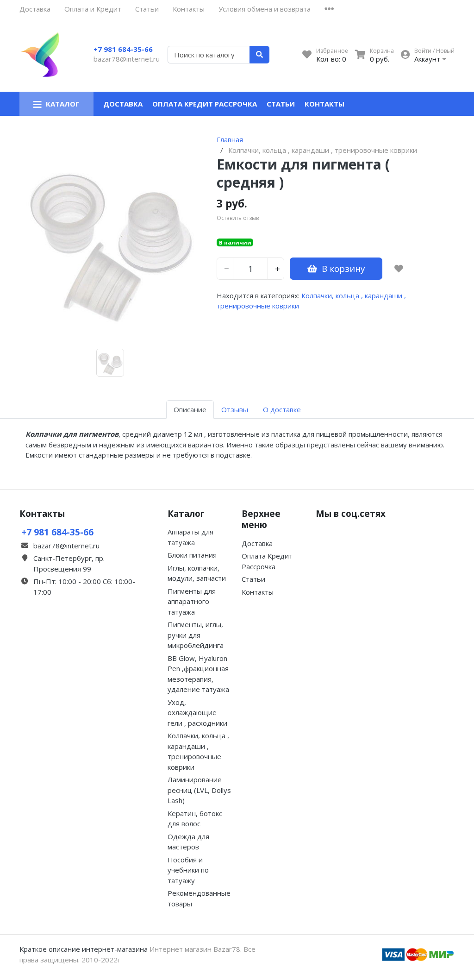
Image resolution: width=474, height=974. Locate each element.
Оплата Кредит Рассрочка (204, 103)
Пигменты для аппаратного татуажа (192, 601)
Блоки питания (192, 554)
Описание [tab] (190, 409)
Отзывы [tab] (234, 409)
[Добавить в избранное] (399, 269)
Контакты (189, 8)
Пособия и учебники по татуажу (188, 870)
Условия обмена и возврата (264, 8)
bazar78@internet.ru (127, 58)
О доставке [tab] (282, 409)
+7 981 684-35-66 (123, 49)
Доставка (34, 8)
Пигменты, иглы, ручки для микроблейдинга (196, 635)
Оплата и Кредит (92, 8)
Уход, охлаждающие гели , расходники (197, 713)
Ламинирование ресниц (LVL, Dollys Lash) (199, 790)
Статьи (147, 8)
